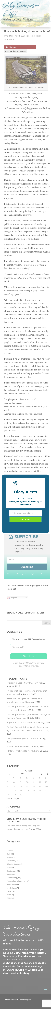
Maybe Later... (25, 537)
